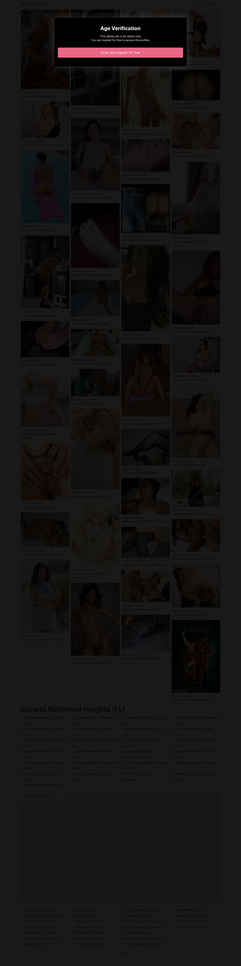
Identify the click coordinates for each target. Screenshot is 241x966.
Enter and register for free (120, 52)
